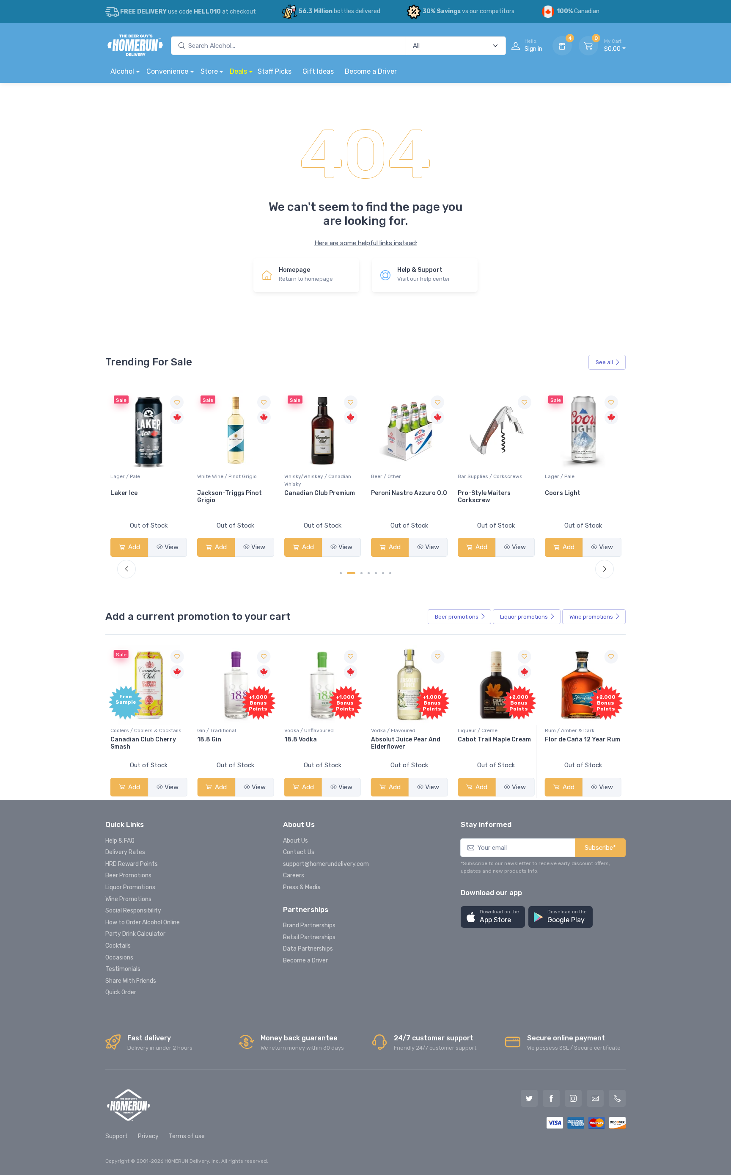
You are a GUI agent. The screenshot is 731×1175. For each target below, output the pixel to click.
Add (133, 547)
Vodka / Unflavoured (309, 730)
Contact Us (298, 852)
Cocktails (118, 945)
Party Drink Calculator (135, 933)
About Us (295, 840)
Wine (591, 617)
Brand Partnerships (309, 925)
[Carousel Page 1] (341, 573)
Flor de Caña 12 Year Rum (582, 739)
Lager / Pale (125, 476)
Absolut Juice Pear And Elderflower (405, 743)
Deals (238, 71)
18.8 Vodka (300, 739)
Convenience (167, 71)
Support (116, 1136)
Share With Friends (130, 980)
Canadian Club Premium (319, 493)
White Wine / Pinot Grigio (227, 476)
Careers (293, 875)
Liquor (524, 617)
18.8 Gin (209, 739)
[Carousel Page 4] (369, 573)
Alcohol (122, 71)
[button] (493, 917)
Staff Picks (274, 71)
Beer (456, 617)
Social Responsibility (133, 910)
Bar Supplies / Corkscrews (490, 476)
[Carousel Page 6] (383, 573)
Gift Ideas (318, 71)
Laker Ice (123, 493)
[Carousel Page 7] (390, 573)
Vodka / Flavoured (393, 730)
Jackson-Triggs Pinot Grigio (229, 496)
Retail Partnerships (309, 937)
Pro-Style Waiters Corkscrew (484, 496)
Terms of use (187, 1136)
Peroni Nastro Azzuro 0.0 (409, 493)
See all (604, 362)
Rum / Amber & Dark (569, 730)
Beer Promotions (128, 875)
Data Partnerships (308, 948)
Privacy (148, 1136)
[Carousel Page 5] (376, 573)
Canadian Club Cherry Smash (143, 743)
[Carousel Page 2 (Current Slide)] (351, 573)
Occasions (119, 957)
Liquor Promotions (130, 887)
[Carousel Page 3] (361, 573)
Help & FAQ (120, 840)
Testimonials (122, 969)
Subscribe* (600, 848)
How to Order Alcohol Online (142, 922)
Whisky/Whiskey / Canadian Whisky (317, 480)
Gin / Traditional (216, 730)
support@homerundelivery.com (326, 864)
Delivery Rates (125, 852)
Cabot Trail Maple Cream (494, 739)
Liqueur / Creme (477, 730)
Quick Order (120, 992)
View (172, 547)
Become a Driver (371, 71)
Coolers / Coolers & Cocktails (145, 730)
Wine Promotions (128, 899)
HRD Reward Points (131, 864)
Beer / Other (386, 476)
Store (209, 71)
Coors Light (562, 493)
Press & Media (302, 887)
